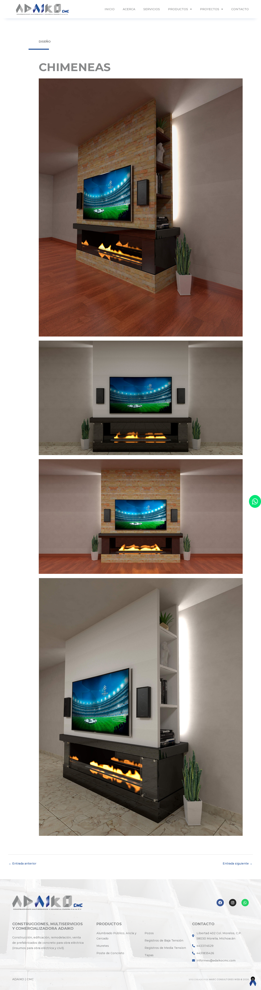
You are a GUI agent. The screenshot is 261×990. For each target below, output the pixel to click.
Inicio (110, 9)
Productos (178, 9)
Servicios (151, 9)
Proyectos (209, 9)
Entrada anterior (22, 863)
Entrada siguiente (237, 863)
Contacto (240, 9)
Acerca (129, 9)
